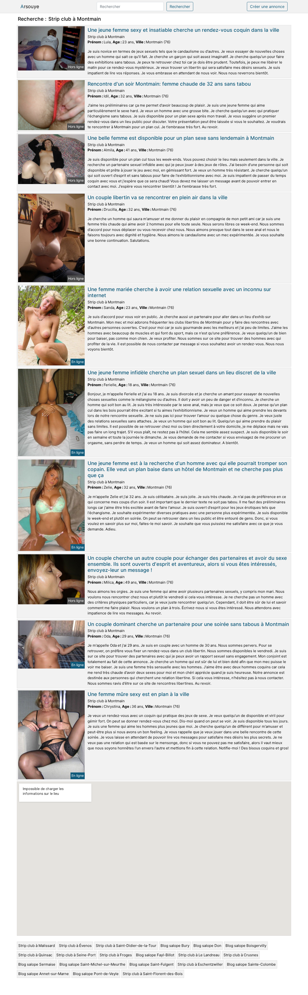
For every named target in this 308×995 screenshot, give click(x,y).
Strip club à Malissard (36, 945)
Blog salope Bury (174, 945)
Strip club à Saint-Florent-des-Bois (153, 973)
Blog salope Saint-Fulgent (151, 964)
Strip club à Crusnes (241, 955)
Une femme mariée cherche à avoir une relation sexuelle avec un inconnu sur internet (179, 292)
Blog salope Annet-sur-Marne (43, 973)
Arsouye (29, 6)
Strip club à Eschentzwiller (200, 964)
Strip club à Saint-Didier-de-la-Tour (126, 945)
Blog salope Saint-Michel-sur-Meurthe (92, 964)
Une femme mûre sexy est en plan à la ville (138, 694)
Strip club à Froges (116, 955)
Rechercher (180, 6)
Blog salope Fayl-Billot (155, 955)
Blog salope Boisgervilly (245, 945)
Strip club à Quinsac (35, 955)
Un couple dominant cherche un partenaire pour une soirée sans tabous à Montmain (188, 624)
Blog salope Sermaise (36, 964)
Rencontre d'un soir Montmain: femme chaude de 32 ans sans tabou (169, 84)
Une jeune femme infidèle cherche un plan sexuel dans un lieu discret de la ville (182, 373)
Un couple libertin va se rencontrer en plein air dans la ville (157, 197)
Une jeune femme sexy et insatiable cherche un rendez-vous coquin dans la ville (183, 30)
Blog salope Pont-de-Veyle (96, 973)
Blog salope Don (207, 945)
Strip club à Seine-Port (76, 955)
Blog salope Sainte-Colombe (251, 964)
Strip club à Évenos (75, 945)
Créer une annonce (267, 6)
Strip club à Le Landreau (198, 955)
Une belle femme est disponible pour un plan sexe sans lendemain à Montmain (181, 138)
